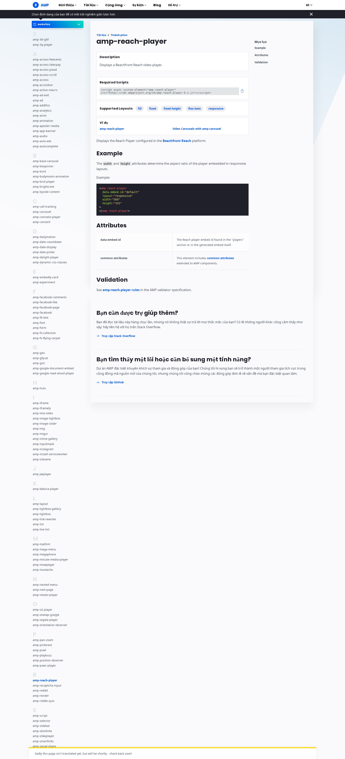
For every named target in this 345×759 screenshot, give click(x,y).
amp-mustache (43, 570)
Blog (157, 5)
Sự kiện (138, 5)
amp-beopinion (43, 166)
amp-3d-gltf (41, 39)
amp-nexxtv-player (45, 595)
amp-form (39, 328)
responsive (215, 108)
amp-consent (41, 222)
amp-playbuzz (42, 655)
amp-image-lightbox (46, 418)
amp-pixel (39, 650)
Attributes (261, 55)
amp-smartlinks (43, 741)
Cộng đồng (114, 5)
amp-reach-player (45, 680)
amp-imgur (40, 434)
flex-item (194, 108)
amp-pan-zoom (43, 640)
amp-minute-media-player (50, 559)
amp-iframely (42, 408)
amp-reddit (40, 690)
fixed (152, 108)
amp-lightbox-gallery (47, 509)
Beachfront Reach (177, 141)
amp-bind (39, 171)
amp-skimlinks (42, 731)
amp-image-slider (45, 423)
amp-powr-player (44, 665)
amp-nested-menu (45, 585)
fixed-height (172, 108)
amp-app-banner (44, 131)
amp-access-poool (45, 70)
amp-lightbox (42, 514)
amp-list (38, 524)
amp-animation (43, 121)
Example (260, 48)
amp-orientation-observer (50, 625)
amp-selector (41, 721)
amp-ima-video (43, 413)
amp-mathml (41, 544)
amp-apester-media (46, 126)
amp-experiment (44, 282)
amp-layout (40, 504)
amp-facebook (42, 312)
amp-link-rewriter (44, 519)
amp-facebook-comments (50, 297)
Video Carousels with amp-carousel (196, 129)
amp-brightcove (43, 187)
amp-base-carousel (45, 161)
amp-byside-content (46, 192)
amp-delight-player (46, 257)
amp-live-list (41, 529)
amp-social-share (44, 746)
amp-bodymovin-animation (51, 176)
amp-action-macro (45, 90)
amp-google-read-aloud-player (53, 373)
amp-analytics (42, 110)
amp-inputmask (43, 444)
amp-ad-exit (41, 95)
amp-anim (40, 116)
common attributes (220, 258)
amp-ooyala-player (45, 620)
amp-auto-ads (42, 141)
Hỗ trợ (173, 5)
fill (140, 108)
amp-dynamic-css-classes (50, 262)
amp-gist (39, 363)
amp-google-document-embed (53, 368)
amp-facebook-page (46, 307)
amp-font (39, 323)
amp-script (40, 715)
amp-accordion (43, 85)
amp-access (41, 80)
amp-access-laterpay (46, 64)
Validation (261, 62)
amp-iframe (41, 403)
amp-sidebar (41, 726)
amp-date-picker (44, 252)
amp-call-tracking (44, 207)
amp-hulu (39, 388)
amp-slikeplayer (43, 736)
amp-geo (39, 353)
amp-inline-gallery (45, 439)
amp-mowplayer (44, 565)
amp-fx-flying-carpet (46, 338)
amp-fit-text (40, 318)
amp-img (39, 429)
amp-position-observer (48, 660)
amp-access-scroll (45, 75)
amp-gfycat (40, 358)
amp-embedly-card (45, 277)
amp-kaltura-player (45, 489)
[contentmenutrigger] (282, 42)
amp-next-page (43, 590)
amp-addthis (41, 105)
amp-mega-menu (44, 549)
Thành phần (119, 35)
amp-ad (38, 100)
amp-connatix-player (46, 217)
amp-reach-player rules (121, 290)
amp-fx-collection (44, 333)
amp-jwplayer (42, 474)
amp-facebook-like (45, 302)
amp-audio (40, 136)
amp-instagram (43, 449)
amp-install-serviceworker (50, 454)
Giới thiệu (66, 5)
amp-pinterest (42, 645)
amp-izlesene (42, 459)
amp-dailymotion (44, 237)
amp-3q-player (43, 45)
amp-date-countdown (47, 242)
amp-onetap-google (46, 615)
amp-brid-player (44, 181)
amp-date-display (44, 247)
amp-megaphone (44, 554)
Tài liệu (89, 5)
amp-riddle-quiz (44, 701)
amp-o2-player (42, 610)
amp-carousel (42, 212)
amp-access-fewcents (47, 59)
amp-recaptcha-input (47, 685)
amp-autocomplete (45, 146)
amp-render (41, 696)
